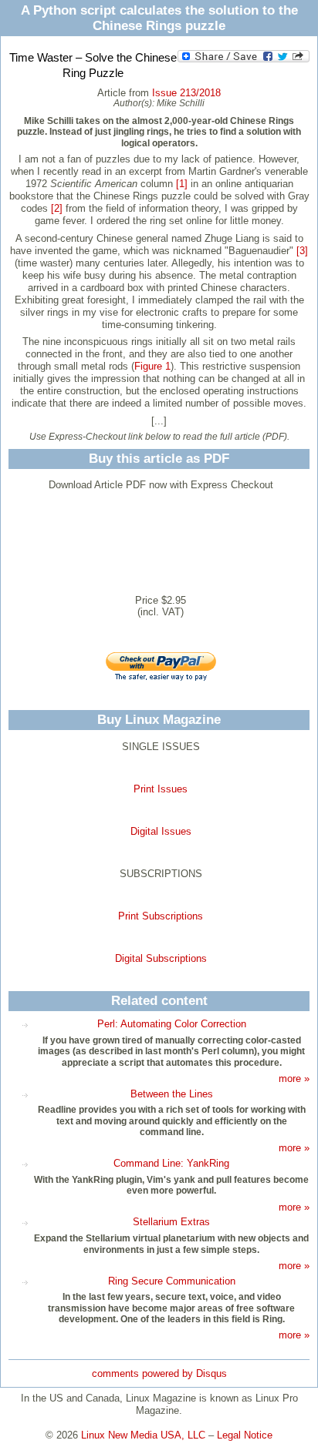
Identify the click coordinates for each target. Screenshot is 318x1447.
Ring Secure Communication (171, 1281)
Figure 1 (152, 366)
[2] (57, 208)
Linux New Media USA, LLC (143, 1435)
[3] (302, 250)
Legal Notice (244, 1435)
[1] (182, 183)
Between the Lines (171, 1094)
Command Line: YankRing (171, 1163)
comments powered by (159, 1373)
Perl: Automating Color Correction (171, 1024)
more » (294, 1078)
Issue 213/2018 (186, 93)
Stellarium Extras (171, 1222)
